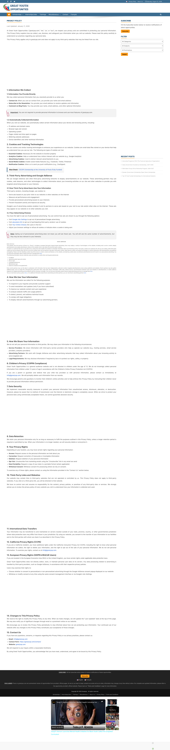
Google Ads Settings (19, 219)
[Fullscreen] (117, 705)
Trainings (43, 14)
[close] (153, 743)
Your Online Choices (19, 225)
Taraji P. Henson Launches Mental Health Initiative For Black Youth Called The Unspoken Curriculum (77, 702)
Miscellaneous (54, 14)
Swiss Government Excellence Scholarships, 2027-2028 (137, 164)
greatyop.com (21, 644)
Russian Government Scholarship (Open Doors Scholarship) (138, 172)
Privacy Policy (132, 1)
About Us (140, 1)
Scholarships (16, 14)
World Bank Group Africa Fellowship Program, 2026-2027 (138, 168)
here (41, 253)
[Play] (107, 705)
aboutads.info (17, 222)
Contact (65, 14)
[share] (102, 701)
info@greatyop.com (14, 375)
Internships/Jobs (31, 14)
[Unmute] (109, 705)
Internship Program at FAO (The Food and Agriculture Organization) (141, 161)
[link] (54, 702)
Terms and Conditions (94, 686)
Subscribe (125, 31)
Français (74, 14)
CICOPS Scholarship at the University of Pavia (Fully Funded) (40, 170)
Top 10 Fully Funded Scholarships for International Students (138, 176)
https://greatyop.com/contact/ (30, 642)
